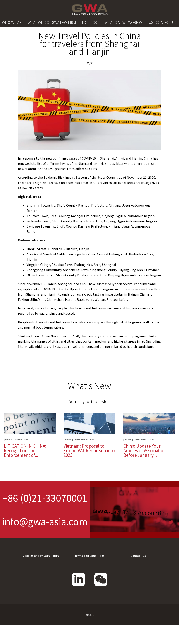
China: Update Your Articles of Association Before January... (144, 450)
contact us (166, 22)
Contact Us (138, 556)
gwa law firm (64, 22)
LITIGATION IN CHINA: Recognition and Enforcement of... (25, 450)
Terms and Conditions (89, 556)
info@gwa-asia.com (45, 521)
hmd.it (90, 614)
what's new (115, 22)
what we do (38, 22)
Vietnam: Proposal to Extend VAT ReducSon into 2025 (89, 450)
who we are (13, 22)
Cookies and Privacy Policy (41, 556)
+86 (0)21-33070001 (44, 497)
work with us (140, 22)
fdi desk (89, 22)
